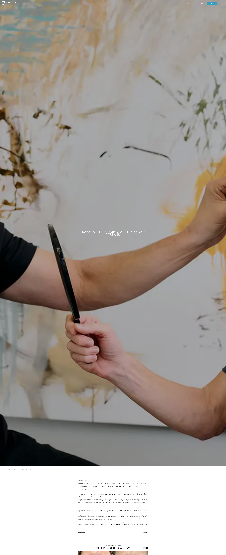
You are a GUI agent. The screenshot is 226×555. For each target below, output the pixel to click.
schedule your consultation (121, 524)
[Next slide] (147, 548)
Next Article (145, 532)
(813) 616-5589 (191, 3)
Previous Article (81, 532)
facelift (84, 486)
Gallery (201, 3)
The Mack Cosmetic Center (129, 522)
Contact (211, 3)
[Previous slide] (144, 548)
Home (4, 469)
